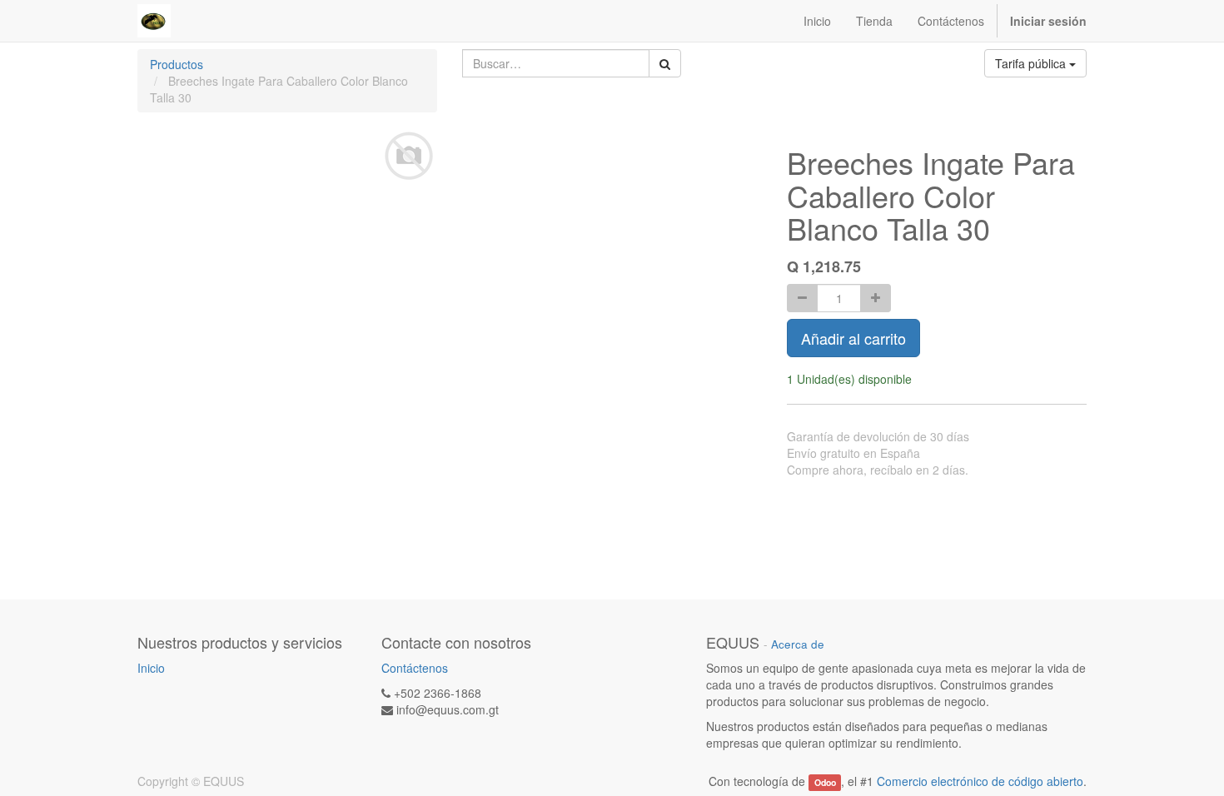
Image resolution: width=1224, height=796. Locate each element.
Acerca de (797, 644)
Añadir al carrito (853, 338)
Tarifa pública (1032, 63)
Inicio (151, 667)
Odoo (825, 782)
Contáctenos (414, 667)
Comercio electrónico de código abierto (980, 781)
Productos (176, 64)
